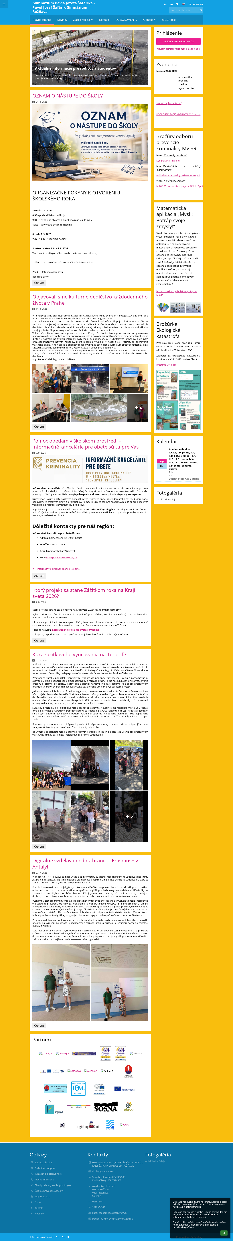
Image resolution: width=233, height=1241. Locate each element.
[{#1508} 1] (45, 1053)
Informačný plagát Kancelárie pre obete (58, 568)
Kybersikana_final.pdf (168, 160)
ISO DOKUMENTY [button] (126, 19)
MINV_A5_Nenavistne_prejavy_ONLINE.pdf (179, 186)
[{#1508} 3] (90, 1071)
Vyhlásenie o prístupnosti (48, 1173)
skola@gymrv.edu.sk (103, 1171)
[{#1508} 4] (74, 1071)
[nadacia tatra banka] (62, 1125)
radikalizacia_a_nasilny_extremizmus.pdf (178, 175)
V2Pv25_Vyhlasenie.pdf (168, 103)
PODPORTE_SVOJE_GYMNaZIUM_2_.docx (178, 114)
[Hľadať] (201, 10)
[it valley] (110, 1125)
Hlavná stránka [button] (42, 19)
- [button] (172, 4)
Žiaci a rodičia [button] (81, 19)
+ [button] (166, 4)
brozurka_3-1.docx (166, 364)
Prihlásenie (196, 4)
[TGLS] (124, 1125)
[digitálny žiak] (88, 1125)
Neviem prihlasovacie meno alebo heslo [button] (178, 48)
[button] (176, 4)
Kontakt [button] (104, 19)
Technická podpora (45, 1168)
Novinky (39, 1213)
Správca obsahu (43, 1162)
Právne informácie (44, 1179)
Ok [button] (224, 1233)
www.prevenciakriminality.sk (61, 557)
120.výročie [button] (169, 19)
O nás (38, 1202)
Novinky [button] (62, 19)
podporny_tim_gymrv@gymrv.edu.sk (112, 1218)
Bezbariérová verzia (42, 1237)
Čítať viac (39, 283)
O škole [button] (148, 19)
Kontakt (39, 1208)
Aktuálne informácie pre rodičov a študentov (75, 68)
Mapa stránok (42, 1196)
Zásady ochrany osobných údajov (53, 1185)
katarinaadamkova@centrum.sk (109, 1212)
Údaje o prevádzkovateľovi (49, 1190)
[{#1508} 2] (62, 1053)
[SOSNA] (106, 1106)
